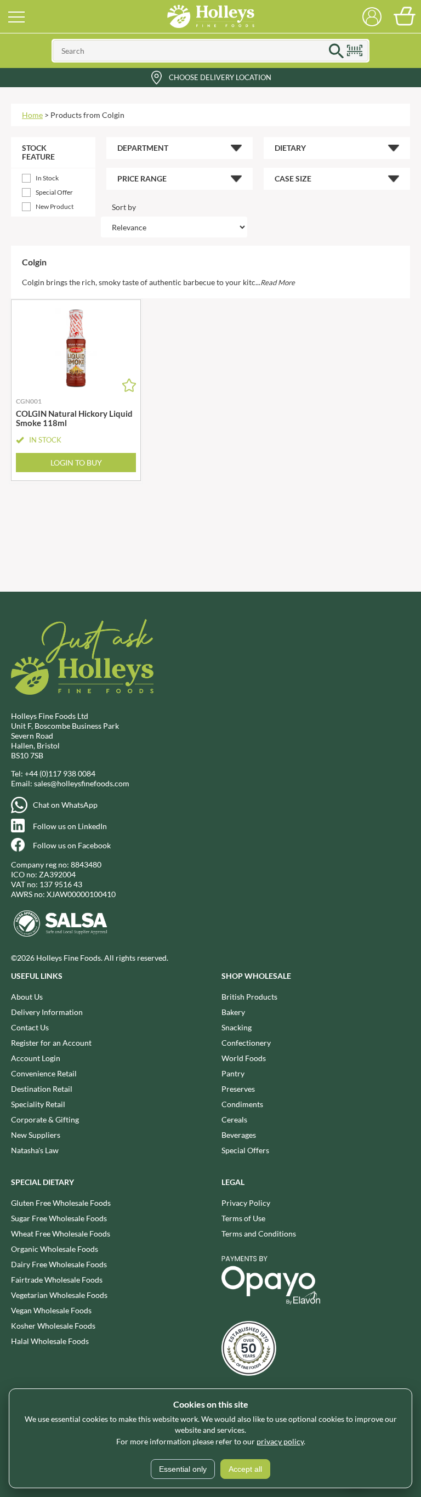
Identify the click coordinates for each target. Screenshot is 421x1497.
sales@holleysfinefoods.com (81, 783)
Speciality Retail (38, 1104)
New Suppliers (35, 1134)
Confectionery (246, 1042)
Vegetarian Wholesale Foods (59, 1295)
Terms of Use (243, 1218)
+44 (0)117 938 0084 (60, 773)
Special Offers (245, 1150)
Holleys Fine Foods (210, 16)
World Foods (243, 1058)
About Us (27, 996)
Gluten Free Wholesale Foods (61, 1202)
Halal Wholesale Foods (50, 1341)
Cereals (234, 1119)
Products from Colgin (87, 115)
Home (32, 115)
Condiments (242, 1104)
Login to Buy (76, 462)
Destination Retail (41, 1088)
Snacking (236, 1027)
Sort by (124, 207)
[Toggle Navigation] (16, 16)
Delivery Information (47, 1012)
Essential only (183, 1469)
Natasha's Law (35, 1150)
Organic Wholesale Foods (54, 1249)
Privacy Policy (245, 1202)
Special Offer (54, 192)
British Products (249, 996)
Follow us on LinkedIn (70, 826)
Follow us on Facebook (72, 845)
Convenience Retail (44, 1073)
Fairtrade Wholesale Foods (57, 1279)
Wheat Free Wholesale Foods (60, 1233)
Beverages (238, 1134)
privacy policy (280, 1441)
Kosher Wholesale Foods (53, 1325)
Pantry (232, 1073)
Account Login (35, 1058)
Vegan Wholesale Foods (51, 1310)
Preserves (238, 1088)
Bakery (233, 1012)
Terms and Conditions (258, 1233)
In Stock (47, 178)
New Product (54, 206)
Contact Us (30, 1027)
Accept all (245, 1469)
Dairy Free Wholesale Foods (59, 1264)
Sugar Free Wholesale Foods (59, 1218)
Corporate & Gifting (45, 1119)
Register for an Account (51, 1042)
